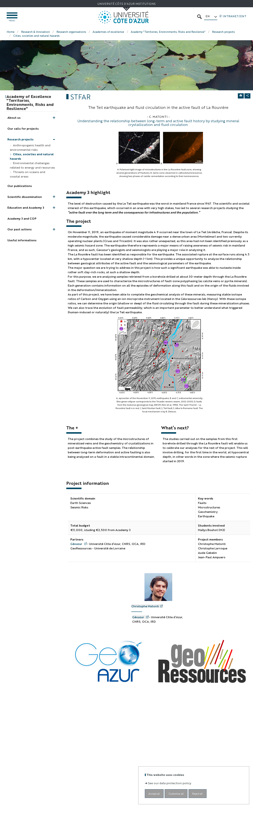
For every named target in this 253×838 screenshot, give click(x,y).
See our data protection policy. (170, 783)
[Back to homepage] (123, 17)
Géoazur (76, 544)
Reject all (197, 793)
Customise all (176, 793)
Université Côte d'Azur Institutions (126, 3)
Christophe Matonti (145, 606)
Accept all (154, 793)
